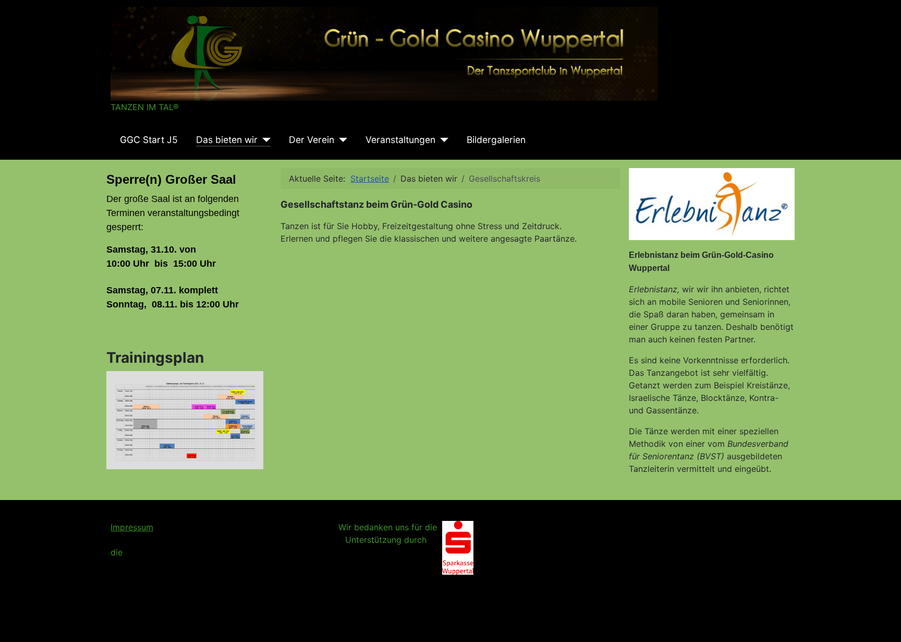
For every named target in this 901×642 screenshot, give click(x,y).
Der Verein (311, 139)
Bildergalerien (496, 139)
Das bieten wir (227, 139)
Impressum (132, 527)
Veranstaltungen (400, 139)
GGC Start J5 (149, 139)
